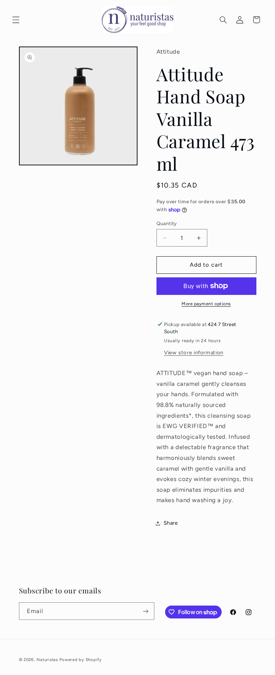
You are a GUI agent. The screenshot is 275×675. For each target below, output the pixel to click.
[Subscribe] (145, 611)
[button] (16, 19)
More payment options (206, 303)
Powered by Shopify (80, 659)
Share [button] (171, 523)
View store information (193, 352)
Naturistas (47, 659)
